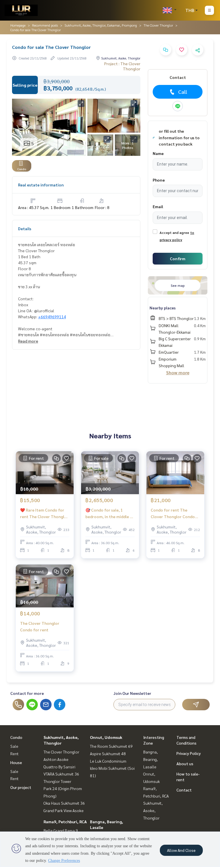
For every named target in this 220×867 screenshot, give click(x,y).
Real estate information (41, 184)
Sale (14, 746)
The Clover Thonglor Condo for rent (39, 626)
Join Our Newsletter (132, 693)
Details (24, 228)
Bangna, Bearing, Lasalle (150, 759)
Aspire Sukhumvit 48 (108, 753)
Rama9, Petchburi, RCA (65, 821)
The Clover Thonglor (158, 25)
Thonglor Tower (57, 781)
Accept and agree (174, 232)
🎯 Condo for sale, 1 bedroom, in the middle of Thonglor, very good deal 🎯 (109, 513)
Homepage (17, 25)
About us (184, 763)
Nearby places (163, 307)
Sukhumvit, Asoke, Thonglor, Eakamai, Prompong (100, 25)
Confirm (177, 258)
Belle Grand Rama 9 (61, 830)
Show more (177, 372)
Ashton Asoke (56, 759)
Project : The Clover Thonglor (122, 66)
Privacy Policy (188, 753)
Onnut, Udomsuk (106, 737)
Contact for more (27, 693)
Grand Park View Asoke (64, 810)
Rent (14, 753)
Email (158, 206)
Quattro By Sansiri (59, 766)
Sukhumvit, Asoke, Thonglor (153, 810)
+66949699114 (52, 316)
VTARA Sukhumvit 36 (61, 773)
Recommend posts (45, 25)
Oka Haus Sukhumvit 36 (64, 803)
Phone (159, 179)
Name (158, 153)
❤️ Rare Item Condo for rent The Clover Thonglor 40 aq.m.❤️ (44, 513)
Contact (184, 789)
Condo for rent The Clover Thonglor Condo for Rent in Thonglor (173, 513)
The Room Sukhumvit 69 (111, 746)
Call (182, 91)
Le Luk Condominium (108, 760)
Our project (20, 787)
